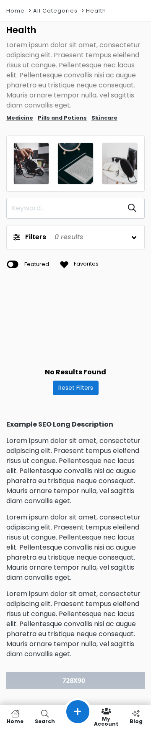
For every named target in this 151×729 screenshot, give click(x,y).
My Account (106, 720)
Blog (136, 721)
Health (96, 10)
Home (15, 10)
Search (45, 721)
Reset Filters (75, 388)
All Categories (55, 10)
